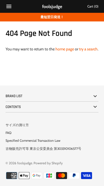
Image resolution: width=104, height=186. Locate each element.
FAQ (8, 133)
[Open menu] (9, 7)
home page (64, 49)
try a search (88, 49)
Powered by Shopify (48, 163)
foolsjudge (24, 163)
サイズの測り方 (17, 125)
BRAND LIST (14, 96)
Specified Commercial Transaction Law (33, 141)
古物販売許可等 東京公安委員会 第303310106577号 (43, 149)
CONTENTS (13, 107)
